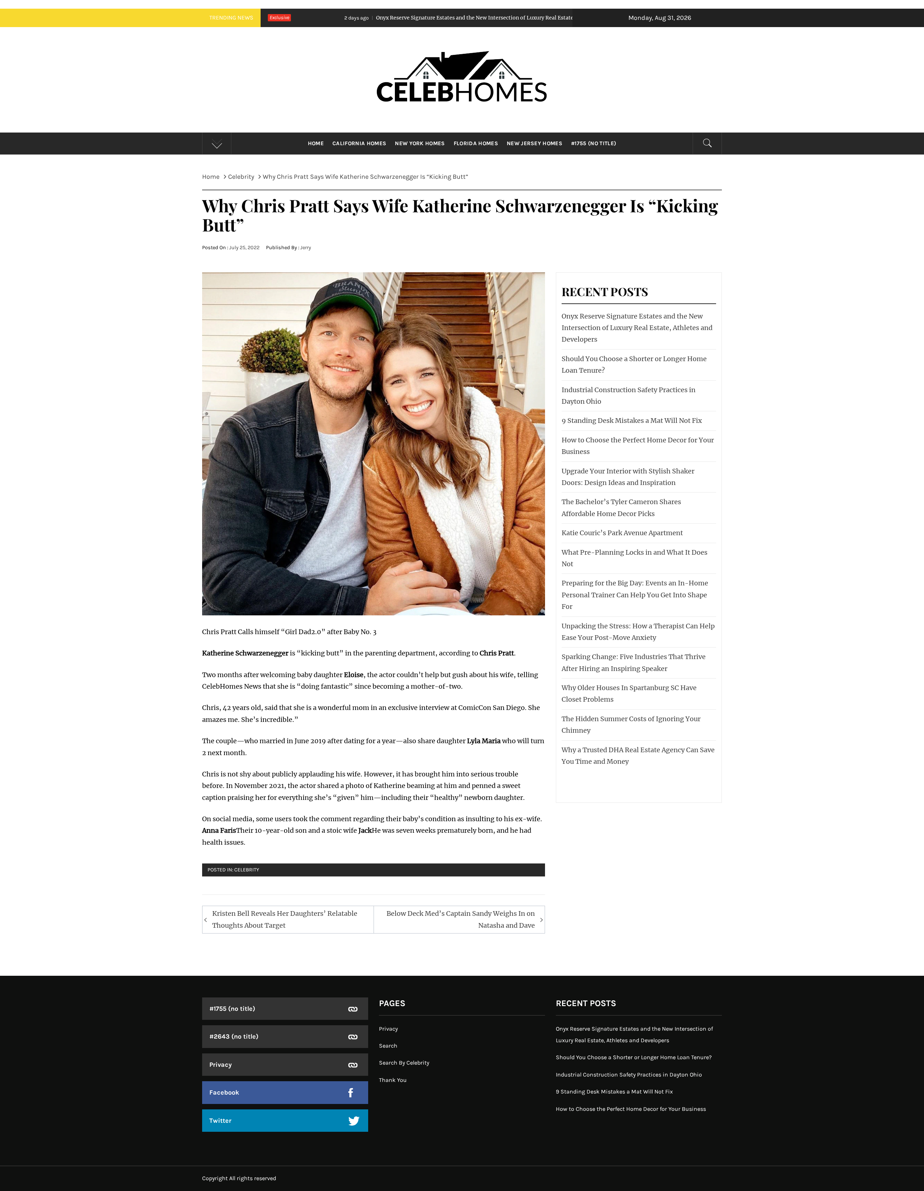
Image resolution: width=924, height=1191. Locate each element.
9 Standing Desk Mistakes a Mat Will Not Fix (632, 420)
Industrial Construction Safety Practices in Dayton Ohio (629, 1074)
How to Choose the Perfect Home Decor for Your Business (631, 1108)
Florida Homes (476, 143)
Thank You (393, 1080)
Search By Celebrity (404, 1062)
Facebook (224, 1092)
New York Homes (420, 143)
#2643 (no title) (233, 1036)
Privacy (220, 1065)
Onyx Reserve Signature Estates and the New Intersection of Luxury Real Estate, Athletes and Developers (410, 17)
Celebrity (246, 870)
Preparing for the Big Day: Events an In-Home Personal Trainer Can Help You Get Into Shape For (635, 595)
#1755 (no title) (593, 143)
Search (388, 1045)
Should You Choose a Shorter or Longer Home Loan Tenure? (634, 1057)
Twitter (220, 1121)
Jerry (305, 247)
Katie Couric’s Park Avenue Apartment (622, 533)
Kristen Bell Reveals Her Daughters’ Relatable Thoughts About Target (284, 919)
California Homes (359, 143)
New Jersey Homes (534, 143)
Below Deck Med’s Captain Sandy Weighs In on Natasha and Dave (461, 919)
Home (316, 143)
